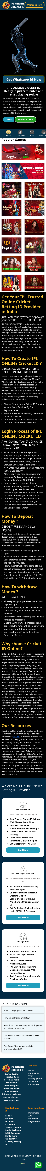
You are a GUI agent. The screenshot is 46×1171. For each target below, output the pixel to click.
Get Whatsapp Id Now (23, 79)
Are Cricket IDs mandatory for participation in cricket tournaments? (23, 1026)
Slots (32, 136)
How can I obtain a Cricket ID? (17, 1017)
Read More (23, 850)
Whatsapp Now (34, 4)
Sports (8, 136)
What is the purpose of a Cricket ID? (19, 1010)
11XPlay (16, 736)
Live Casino (20, 136)
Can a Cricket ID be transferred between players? (21, 1037)
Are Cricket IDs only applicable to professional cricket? (18, 1047)
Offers (9, 119)
